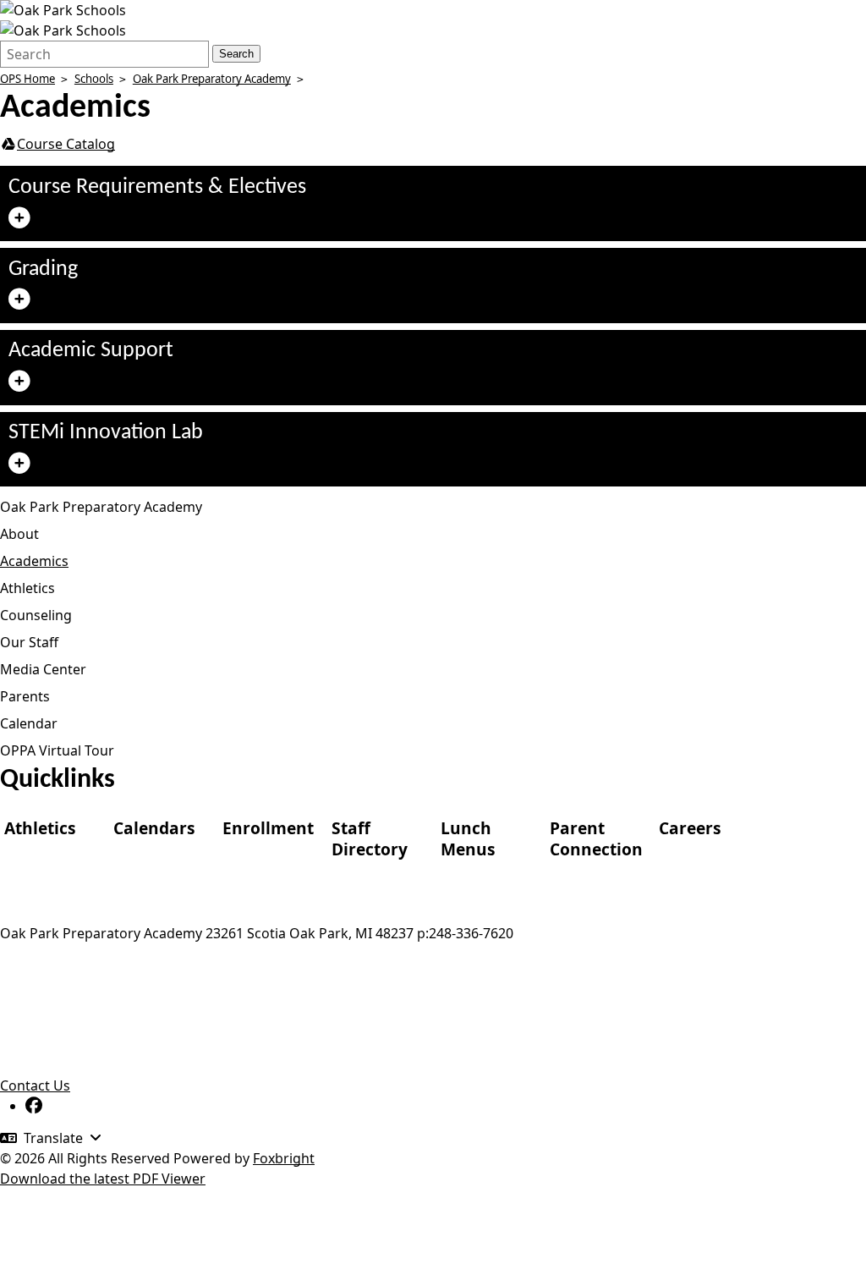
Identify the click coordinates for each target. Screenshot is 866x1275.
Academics (34, 561)
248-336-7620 (471, 933)
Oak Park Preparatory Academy (212, 78)
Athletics (27, 588)
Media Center (43, 669)
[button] (433, 203)
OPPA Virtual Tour (57, 750)
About (19, 534)
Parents (25, 696)
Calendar (29, 723)
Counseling (36, 615)
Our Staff (29, 642)
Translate (53, 1138)
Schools (93, 78)
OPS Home (27, 78)
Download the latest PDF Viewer (103, 1178)
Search (236, 53)
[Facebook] (33, 1105)
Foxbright (284, 1158)
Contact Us (35, 1085)
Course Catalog (66, 144)
